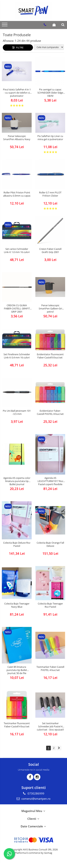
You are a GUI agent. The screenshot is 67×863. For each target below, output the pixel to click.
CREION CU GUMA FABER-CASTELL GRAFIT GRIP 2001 (17, 308)
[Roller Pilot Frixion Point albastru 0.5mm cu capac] (17, 174)
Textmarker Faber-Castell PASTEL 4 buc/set (50, 668)
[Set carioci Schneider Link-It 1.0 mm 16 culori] (17, 231)
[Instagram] (37, 777)
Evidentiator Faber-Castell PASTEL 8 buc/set (50, 412)
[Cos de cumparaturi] (54, 24)
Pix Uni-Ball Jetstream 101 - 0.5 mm (17, 412)
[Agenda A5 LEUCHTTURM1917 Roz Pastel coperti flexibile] (50, 454)
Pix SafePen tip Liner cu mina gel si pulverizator (50, 138)
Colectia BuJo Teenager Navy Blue (16, 605)
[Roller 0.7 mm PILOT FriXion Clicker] (50, 174)
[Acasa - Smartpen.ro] (33, 10)
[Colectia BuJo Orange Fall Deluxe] (50, 520)
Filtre (19, 47)
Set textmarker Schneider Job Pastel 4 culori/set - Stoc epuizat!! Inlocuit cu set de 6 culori (50, 727)
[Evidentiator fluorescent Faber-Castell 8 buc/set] (50, 339)
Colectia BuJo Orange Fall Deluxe (50, 544)
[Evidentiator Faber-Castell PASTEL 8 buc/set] (50, 392)
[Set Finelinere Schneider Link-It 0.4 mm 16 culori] (17, 340)
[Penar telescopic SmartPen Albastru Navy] (17, 123)
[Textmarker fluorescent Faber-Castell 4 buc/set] (17, 705)
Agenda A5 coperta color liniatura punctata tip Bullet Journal (16, 481)
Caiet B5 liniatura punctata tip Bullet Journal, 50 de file (17, 670)
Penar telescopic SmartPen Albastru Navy (16, 138)
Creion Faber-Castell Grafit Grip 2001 (50, 250)
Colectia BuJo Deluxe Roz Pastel (16, 544)
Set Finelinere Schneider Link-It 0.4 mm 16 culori (17, 356)
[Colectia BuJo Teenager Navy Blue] (17, 583)
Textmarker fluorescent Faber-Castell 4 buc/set (17, 725)
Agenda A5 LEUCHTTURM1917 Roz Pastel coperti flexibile (50, 481)
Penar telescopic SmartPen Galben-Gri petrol (50, 308)
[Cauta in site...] (63, 24)
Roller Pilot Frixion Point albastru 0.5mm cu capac (17, 194)
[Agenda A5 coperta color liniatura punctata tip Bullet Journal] (17, 454)
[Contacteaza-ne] (45, 24)
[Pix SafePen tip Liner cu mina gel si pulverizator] (50, 123)
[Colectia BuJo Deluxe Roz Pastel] (17, 520)
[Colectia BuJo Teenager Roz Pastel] (50, 583)
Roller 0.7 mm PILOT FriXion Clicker (50, 194)
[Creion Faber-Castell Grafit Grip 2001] (50, 231)
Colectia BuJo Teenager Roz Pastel (50, 605)
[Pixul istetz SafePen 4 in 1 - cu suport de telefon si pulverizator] (17, 71)
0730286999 (35, 793)
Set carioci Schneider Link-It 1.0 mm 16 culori (17, 250)
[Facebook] (30, 777)
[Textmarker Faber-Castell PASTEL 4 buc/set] (50, 645)
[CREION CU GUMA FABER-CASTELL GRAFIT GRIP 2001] (17, 287)
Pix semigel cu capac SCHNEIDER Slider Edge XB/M (50, 92)
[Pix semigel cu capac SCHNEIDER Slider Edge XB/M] (50, 71)
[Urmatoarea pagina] (59, 748)
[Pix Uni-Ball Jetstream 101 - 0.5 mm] (17, 392)
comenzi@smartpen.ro (35, 798)
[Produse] (5, 25)
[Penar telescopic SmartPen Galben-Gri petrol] (50, 287)
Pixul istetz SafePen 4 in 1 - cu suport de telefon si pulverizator (17, 92)
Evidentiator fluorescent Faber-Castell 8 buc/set (50, 356)
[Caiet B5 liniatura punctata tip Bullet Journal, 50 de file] (17, 645)
